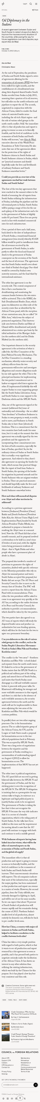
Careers (4, 1063)
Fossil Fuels (12, 1000)
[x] (24, 1098)
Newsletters (25, 1063)
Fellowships (25, 1060)
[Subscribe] (35, 1085)
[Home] (3, 3)
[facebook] (3, 1098)
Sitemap (5, 1074)
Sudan (4, 16)
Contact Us (6, 1067)
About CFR (5, 1058)
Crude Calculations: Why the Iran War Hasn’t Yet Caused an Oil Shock (23, 1013)
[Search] (30, 4)
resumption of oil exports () (16, 83)
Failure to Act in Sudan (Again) (22, 1024)
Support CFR (6, 1060)
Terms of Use (25, 1072)
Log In (25, 4)
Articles (4, 10)
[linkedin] (7, 1098)
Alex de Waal (30, 140)
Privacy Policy (6, 1072)
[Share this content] (20, 1098)
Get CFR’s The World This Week (13, 1079)
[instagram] (16, 1098)
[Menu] (36, 4)
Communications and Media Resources (28, 1068)
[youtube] (12, 1098)
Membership (25, 1058)
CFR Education (7, 1065)
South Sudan (23, 1000)
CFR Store (24, 1065)
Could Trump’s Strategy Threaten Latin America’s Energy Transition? (23, 1035)
